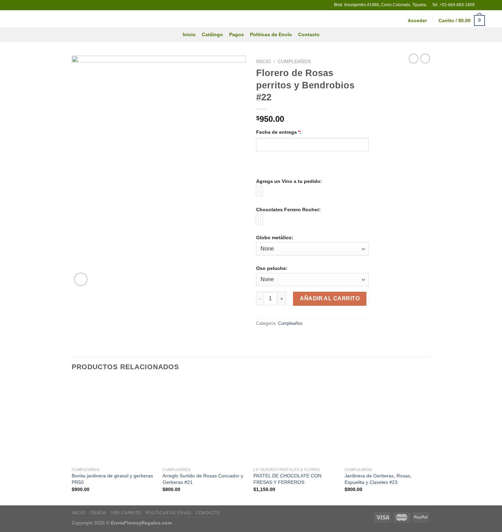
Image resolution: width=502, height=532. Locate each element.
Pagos (236, 34)
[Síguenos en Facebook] (480, 5)
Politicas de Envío (271, 34)
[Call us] (493, 5)
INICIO (78, 513)
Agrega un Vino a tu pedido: (289, 181)
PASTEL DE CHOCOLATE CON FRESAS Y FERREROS (287, 479)
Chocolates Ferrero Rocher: (288, 209)
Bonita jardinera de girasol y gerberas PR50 (112, 479)
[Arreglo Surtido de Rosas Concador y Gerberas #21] (205, 421)
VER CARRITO (126, 513)
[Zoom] (80, 279)
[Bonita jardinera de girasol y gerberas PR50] (114, 421)
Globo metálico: (274, 237)
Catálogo (212, 34)
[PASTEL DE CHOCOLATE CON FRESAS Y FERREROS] (295, 421)
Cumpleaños (294, 61)
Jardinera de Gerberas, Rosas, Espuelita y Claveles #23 (378, 479)
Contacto (309, 34)
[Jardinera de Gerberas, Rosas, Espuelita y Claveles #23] (387, 421)
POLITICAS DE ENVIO (168, 513)
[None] (257, 191)
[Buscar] (494, 21)
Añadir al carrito (330, 298)
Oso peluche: (272, 268)
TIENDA (98, 513)
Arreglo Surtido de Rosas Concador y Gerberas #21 (203, 479)
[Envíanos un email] (487, 5)
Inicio (189, 34)
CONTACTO (208, 513)
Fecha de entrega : (279, 132)
